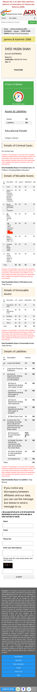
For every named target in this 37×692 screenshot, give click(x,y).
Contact (18, 668)
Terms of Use (18, 671)
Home (4, 18)
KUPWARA (8, 31)
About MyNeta (19, 656)
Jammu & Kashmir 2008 (18, 29)
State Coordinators (18, 664)
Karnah (16, 31)
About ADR (18, 660)
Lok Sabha (12, 18)
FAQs (18, 675)
